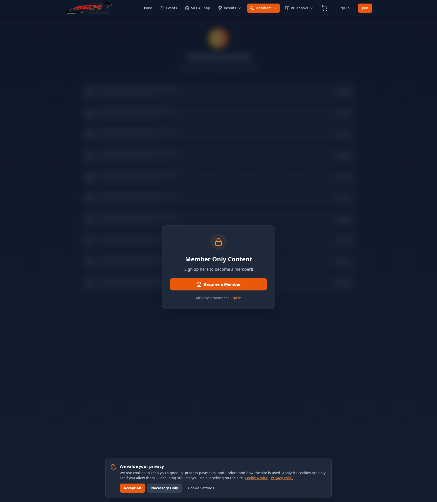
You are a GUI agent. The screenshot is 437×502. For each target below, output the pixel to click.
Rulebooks (299, 8)
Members (263, 8)
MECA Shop (200, 8)
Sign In (344, 8)
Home (147, 8)
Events (171, 8)
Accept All (132, 488)
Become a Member (222, 284)
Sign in (236, 297)
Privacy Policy (282, 477)
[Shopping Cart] (324, 8)
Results (230, 8)
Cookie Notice (256, 477)
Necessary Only (164, 488)
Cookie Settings (201, 488)
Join (365, 8)
